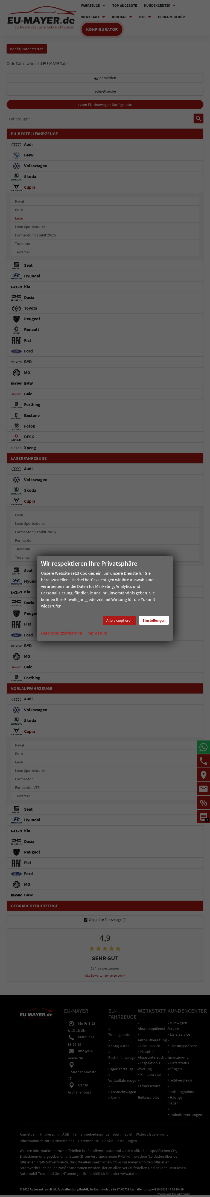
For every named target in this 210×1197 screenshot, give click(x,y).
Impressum (96, 633)
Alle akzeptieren (119, 620)
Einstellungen (153, 620)
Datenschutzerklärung (61, 633)
